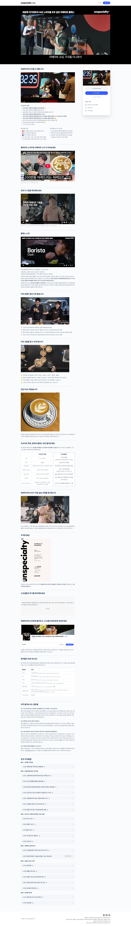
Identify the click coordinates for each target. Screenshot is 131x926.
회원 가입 (106, 3)
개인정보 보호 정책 (93, 917)
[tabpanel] (48, 411)
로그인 (99, 3)
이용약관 (86, 917)
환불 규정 (99, 917)
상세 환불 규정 (29, 750)
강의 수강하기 (97, 93)
